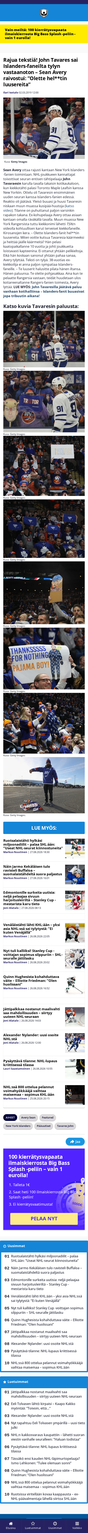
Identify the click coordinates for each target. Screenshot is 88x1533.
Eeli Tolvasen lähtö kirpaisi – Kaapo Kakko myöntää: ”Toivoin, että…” (43, 1406)
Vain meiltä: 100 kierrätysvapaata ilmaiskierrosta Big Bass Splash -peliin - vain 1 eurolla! (40, 33)
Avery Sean (28, 1117)
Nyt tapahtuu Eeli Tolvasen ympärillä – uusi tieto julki (48, 1425)
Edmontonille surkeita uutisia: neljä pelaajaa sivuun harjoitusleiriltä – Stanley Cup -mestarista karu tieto (29, 898)
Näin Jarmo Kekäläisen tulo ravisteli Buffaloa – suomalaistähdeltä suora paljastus (32, 870)
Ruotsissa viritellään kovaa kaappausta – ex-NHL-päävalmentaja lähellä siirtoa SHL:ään (45, 1496)
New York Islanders (18, 1126)
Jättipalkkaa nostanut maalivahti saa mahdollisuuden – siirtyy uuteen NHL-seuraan (31, 1013)
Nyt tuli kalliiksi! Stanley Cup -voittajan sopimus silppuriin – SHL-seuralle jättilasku (32, 954)
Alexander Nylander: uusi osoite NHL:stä (31, 1037)
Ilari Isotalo (10, 92)
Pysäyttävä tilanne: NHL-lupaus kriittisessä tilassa (30, 1063)
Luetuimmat (18, 1381)
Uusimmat (16, 1246)
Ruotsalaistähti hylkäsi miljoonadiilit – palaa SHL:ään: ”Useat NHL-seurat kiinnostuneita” (33, 844)
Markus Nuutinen (15, 852)
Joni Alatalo (11, 908)
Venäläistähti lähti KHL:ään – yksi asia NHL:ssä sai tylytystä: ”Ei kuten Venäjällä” (31, 928)
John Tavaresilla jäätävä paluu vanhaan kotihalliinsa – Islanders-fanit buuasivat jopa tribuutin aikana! (43, 291)
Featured (47, 1117)
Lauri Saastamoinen (16, 1068)
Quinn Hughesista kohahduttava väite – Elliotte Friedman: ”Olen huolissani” (31, 980)
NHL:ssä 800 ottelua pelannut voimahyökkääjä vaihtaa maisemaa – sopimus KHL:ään (28, 1091)
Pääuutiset (44, 1126)
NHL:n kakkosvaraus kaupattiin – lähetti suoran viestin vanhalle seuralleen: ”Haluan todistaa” (48, 1437)
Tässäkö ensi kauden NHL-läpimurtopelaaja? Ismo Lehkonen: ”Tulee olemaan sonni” (45, 1460)
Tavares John (65, 1126)
